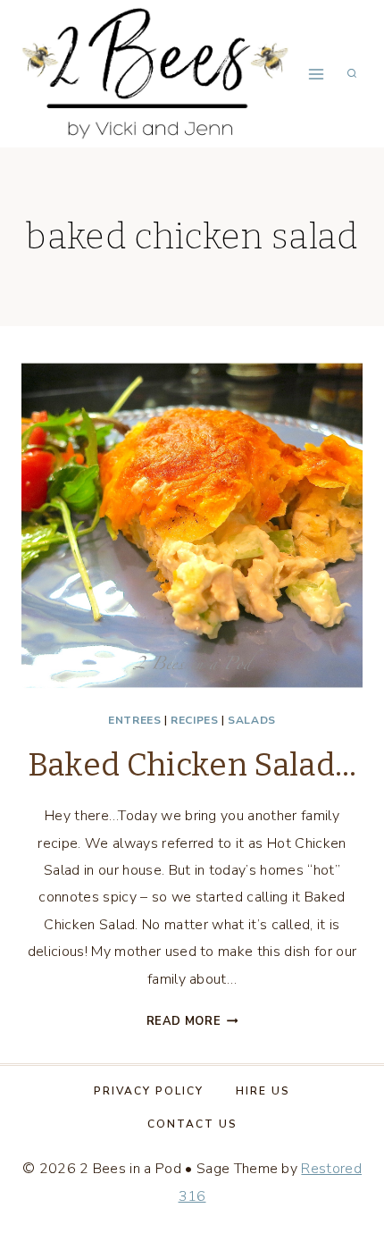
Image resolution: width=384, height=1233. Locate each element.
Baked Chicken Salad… (192, 765)
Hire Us (263, 1091)
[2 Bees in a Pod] (155, 73)
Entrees (134, 720)
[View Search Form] (352, 74)
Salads (252, 720)
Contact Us (192, 1124)
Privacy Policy (149, 1091)
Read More (192, 1021)
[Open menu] (315, 74)
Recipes (194, 720)
